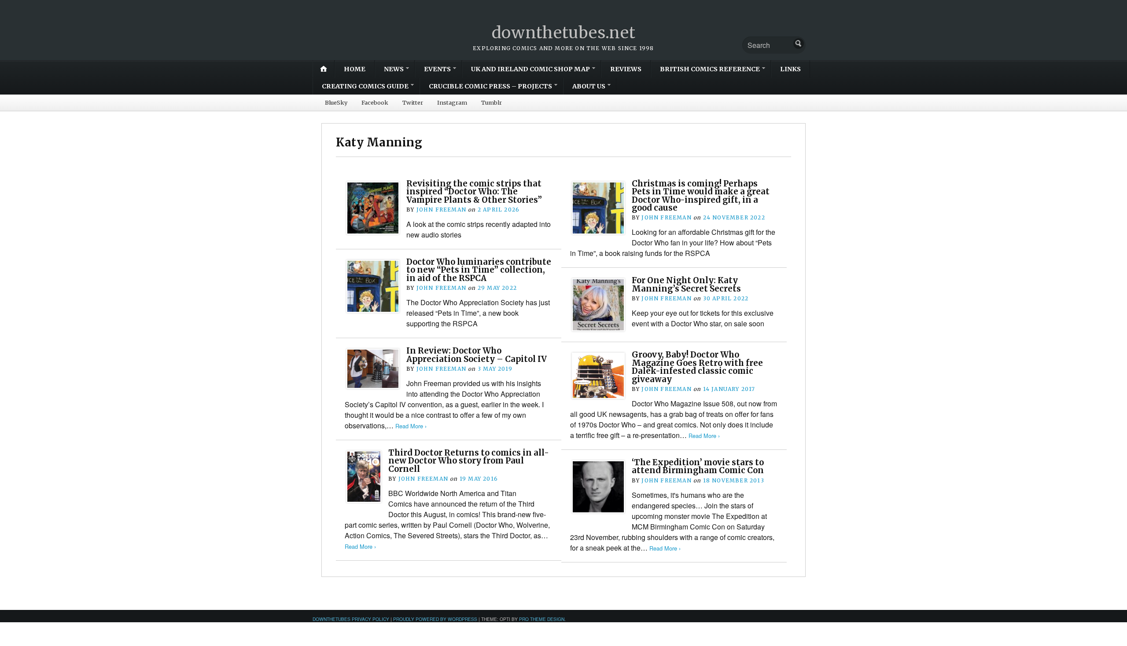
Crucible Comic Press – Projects (490, 86)
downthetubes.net (564, 33)
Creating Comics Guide (365, 86)
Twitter (412, 102)
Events (437, 69)
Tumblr (491, 102)
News (394, 69)
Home (354, 69)
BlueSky (336, 102)
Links (790, 69)
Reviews (625, 69)
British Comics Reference (710, 69)
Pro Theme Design (541, 619)
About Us (588, 86)
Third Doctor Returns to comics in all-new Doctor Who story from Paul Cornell (468, 461)
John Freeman (441, 209)
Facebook (374, 102)
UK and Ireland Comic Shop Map (530, 69)
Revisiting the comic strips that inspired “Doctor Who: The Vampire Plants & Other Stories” (474, 192)
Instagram (452, 102)
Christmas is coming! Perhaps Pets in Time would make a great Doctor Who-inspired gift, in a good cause (701, 196)
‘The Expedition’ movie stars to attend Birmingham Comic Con (698, 466)
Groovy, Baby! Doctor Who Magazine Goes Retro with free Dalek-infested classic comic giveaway (697, 367)
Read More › (411, 426)
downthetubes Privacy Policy (351, 619)
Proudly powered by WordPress (435, 619)
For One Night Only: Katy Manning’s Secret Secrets (686, 284)
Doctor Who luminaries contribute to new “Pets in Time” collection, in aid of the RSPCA (478, 270)
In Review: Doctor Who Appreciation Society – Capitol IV (476, 355)
